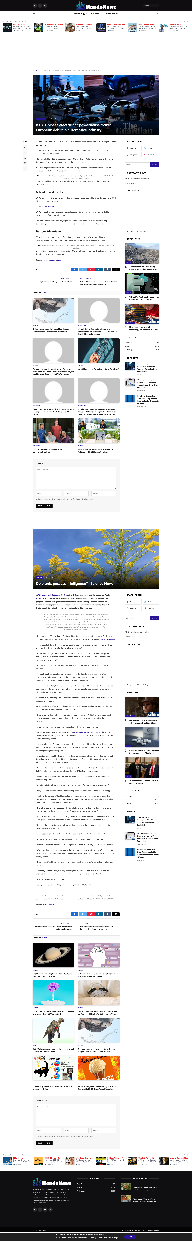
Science (95, 13)
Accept (130, 1237)
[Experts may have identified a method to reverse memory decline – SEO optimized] (53, 992)
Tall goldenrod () (53, 595)
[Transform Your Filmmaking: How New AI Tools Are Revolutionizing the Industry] (130, 366)
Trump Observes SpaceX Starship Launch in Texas (143, 781)
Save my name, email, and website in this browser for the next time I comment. (65, 499)
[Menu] (34, 13)
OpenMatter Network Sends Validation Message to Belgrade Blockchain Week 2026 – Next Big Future (53, 411)
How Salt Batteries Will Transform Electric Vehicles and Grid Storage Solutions (96, 450)
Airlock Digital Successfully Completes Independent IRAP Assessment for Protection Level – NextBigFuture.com (97, 331)
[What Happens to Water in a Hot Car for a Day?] (99, 350)
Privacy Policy (139, 1230)
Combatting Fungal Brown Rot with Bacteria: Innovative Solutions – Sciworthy (145, 1188)
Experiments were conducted (86, 732)
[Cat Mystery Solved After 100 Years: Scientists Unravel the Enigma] (53, 1068)
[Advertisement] (96, 49)
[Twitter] (25, 152)
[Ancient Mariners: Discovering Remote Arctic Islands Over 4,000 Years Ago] (142, 253)
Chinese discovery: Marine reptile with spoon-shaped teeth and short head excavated (52, 330)
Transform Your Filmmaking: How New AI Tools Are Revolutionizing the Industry (147, 367)
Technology (78, 13)
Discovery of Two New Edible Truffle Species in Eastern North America (145, 1200)
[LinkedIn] (25, 158)
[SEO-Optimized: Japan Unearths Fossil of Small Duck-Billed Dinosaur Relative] (53, 1030)
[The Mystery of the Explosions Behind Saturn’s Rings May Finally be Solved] (53, 955)
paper (43, 885)
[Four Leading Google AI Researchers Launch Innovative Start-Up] (53, 430)
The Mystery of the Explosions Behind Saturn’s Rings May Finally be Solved (52, 975)
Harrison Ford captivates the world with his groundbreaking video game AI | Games (144, 721)
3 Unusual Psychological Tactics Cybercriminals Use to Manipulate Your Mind (98, 975)
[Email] (25, 168)
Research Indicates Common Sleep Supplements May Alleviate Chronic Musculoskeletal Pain (144, 751)
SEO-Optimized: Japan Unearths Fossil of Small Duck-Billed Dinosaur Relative (53, 1050)
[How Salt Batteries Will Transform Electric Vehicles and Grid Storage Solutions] (99, 430)
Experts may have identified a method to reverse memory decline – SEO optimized (53, 1012)
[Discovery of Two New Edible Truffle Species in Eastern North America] (126, 1198)
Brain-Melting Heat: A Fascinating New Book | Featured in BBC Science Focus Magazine (97, 1087)
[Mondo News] (96, 5)
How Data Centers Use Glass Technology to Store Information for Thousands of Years (148, 400)
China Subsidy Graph (45, 206)
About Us (130, 1230)
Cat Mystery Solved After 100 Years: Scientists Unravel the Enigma (52, 1087)
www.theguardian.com (52, 260)
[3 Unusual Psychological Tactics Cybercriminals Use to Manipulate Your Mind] (99, 955)
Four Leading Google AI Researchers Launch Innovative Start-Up (51, 450)
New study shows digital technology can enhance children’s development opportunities (143, 328)
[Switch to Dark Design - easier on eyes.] (158, 13)
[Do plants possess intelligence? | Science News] (96, 559)
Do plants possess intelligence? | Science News (55, 282)
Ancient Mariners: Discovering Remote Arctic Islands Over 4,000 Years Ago (143, 267)
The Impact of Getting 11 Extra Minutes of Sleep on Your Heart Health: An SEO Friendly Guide (98, 1012)
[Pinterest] (25, 163)
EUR (137, 231)
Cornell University (107, 639)
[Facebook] (25, 147)
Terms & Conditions (153, 1230)
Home (44, 70)
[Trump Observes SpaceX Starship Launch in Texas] (142, 767)
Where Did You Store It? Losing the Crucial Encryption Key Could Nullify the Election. (144, 298)
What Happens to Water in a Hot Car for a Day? (98, 369)
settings (115, 1238)
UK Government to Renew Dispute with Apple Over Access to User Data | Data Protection (147, 384)
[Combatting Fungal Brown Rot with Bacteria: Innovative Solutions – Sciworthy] (126, 1186)
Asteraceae (41, 598)
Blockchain (111, 13)
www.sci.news (48, 904)
